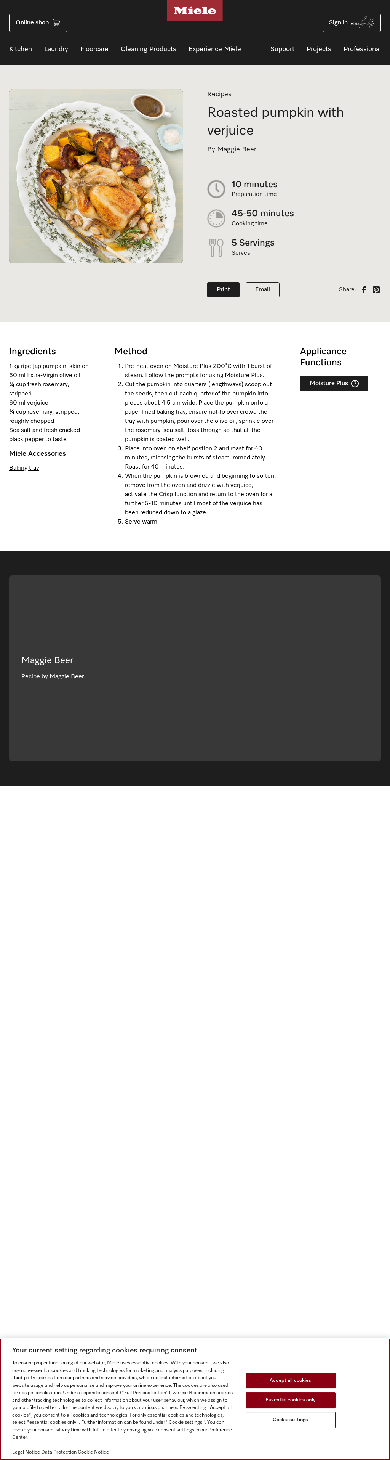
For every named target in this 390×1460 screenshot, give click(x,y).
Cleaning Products (148, 49)
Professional (362, 49)
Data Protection (59, 1452)
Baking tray (24, 468)
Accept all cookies (290, 1380)
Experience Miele (215, 49)
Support (282, 49)
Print (223, 290)
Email (262, 290)
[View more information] (355, 383)
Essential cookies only (290, 1399)
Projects (319, 49)
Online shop (32, 23)
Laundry (56, 49)
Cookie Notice (93, 1452)
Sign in (338, 23)
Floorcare (94, 49)
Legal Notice (26, 1452)
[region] (195, 1399)
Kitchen (20, 49)
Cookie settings (290, 1419)
